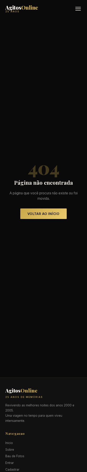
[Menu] (78, 8)
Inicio (9, 443)
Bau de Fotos (14, 456)
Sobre (9, 449)
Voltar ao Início (43, 214)
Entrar (9, 463)
